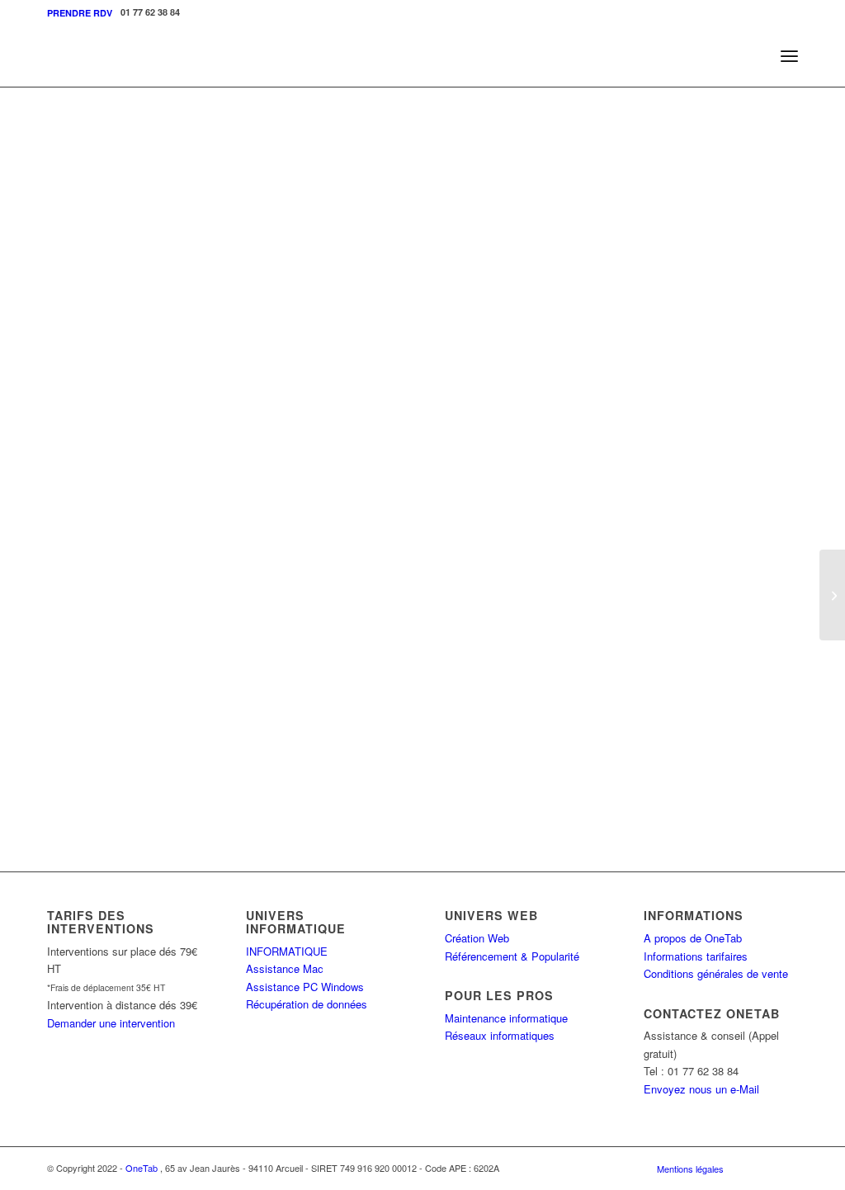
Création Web (477, 938)
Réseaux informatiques (500, 1035)
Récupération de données (306, 1004)
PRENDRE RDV (79, 13)
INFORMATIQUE (287, 951)
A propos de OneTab (693, 938)
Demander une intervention (111, 1023)
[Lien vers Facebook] (760, 1167)
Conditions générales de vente (716, 973)
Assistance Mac (284, 968)
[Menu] (789, 55)
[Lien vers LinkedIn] (785, 1167)
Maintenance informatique (506, 1018)
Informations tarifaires (696, 956)
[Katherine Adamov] (832, 595)
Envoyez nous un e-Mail (701, 1089)
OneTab (141, 1167)
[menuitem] (79, 12)
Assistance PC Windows (305, 986)
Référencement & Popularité (512, 956)
